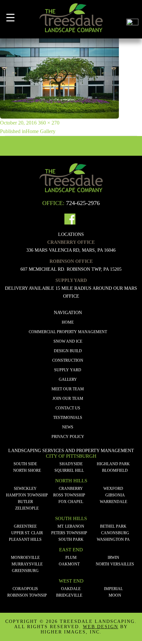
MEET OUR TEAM (68, 389)
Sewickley (25, 488)
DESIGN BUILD (68, 351)
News (67, 427)
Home (68, 322)
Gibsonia (115, 495)
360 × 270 (48, 123)
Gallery (68, 379)
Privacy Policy (68, 436)
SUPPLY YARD (67, 370)
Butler (25, 501)
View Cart (132, 9)
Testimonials (67, 417)
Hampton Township (27, 495)
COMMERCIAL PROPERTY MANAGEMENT (68, 332)
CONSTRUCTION (67, 360)
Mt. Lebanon (70, 526)
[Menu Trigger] (10, 18)
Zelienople (27, 508)
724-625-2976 (83, 203)
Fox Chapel (70, 501)
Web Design (100, 626)
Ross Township (69, 495)
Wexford (113, 488)
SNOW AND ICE (67, 341)
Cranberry (71, 488)
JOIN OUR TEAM (68, 398)
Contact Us (67, 408)
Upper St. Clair (27, 533)
